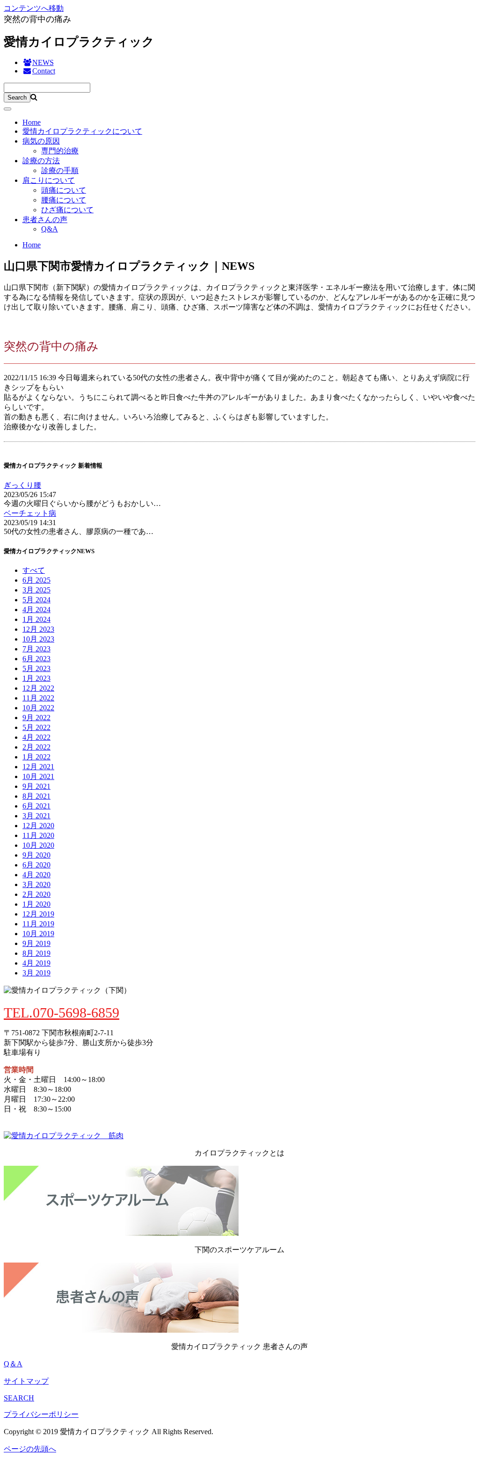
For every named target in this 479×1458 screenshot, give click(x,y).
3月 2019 (36, 973)
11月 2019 (38, 924)
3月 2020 (36, 884)
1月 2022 (36, 757)
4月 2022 (36, 737)
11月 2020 (38, 835)
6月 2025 (36, 580)
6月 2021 (36, 806)
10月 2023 (38, 639)
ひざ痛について (67, 210)
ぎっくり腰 (22, 485)
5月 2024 (36, 600)
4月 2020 (36, 875)
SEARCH (19, 1398)
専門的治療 (60, 151)
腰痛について (63, 200)
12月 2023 (38, 629)
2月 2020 (36, 894)
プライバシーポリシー (41, 1414)
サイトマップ (26, 1381)
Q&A (49, 229)
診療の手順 (60, 170)
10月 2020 (38, 845)
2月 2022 (36, 747)
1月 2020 (36, 904)
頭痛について (63, 190)
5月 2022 (36, 727)
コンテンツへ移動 (34, 8)
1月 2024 (36, 619)
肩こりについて (48, 180)
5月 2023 (36, 668)
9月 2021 (36, 786)
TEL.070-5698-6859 (61, 1012)
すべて (33, 570)
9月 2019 (36, 943)
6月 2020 (36, 865)
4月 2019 (36, 963)
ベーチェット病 (30, 513)
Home (31, 122)
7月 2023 (36, 649)
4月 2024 (36, 610)
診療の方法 (41, 161)
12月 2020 (38, 826)
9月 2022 (36, 718)
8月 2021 (36, 796)
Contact (43, 71)
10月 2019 (38, 934)
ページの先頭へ (30, 1449)
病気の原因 (41, 141)
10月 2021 (38, 776)
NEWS (43, 62)
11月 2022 (38, 698)
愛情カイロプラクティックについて (82, 131)
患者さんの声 (44, 220)
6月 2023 (36, 659)
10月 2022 (38, 708)
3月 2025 (36, 590)
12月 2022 (38, 688)
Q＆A (13, 1364)
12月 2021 (38, 767)
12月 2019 (38, 914)
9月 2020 (36, 855)
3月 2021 (36, 816)
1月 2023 (36, 678)
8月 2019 (36, 953)
